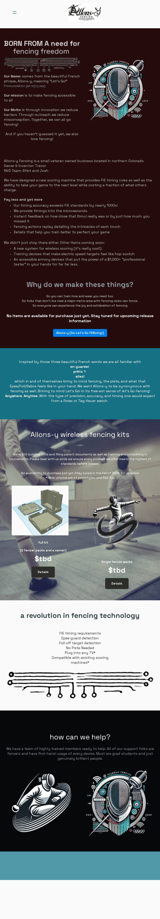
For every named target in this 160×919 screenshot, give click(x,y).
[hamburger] (14, 12)
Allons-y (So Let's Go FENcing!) (80, 333)
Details (43, 572)
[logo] (85, 12)
